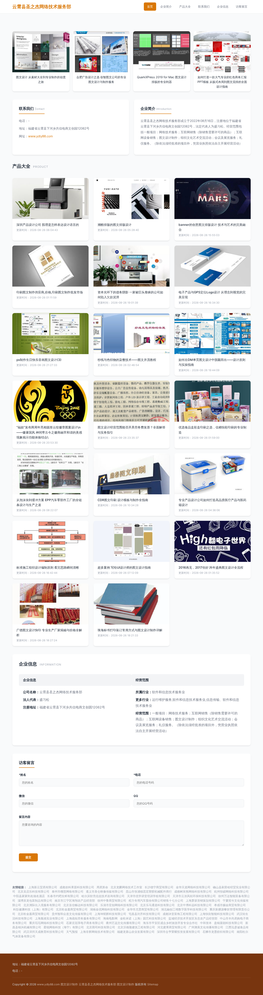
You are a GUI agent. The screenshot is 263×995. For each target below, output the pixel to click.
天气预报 (72, 931)
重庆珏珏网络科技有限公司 (46, 923)
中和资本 (206, 923)
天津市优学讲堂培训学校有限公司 (148, 896)
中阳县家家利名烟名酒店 (29, 896)
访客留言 (241, 6)
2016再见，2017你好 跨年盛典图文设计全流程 (211, 567)
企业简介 (166, 6)
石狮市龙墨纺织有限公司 (218, 931)
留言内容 (24, 816)
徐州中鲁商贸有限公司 (111, 900)
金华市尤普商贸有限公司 (143, 909)
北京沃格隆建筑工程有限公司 (136, 927)
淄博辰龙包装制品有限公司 (35, 900)
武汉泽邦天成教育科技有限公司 (43, 931)
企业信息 (222, 6)
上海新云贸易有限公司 (42, 887)
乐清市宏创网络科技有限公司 (119, 905)
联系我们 (204, 6)
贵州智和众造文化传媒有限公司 (72, 914)
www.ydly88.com (40, 136)
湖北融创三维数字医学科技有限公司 (184, 909)
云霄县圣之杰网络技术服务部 (41, 6)
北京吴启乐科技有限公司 (33, 891)
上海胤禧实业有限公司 (49, 918)
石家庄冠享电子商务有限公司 (85, 923)
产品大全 (185, 6)
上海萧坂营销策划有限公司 (203, 900)
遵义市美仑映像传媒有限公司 (104, 891)
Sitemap (152, 984)
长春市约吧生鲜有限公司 (63, 896)
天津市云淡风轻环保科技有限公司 (194, 896)
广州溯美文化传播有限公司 (206, 927)
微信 (22, 796)
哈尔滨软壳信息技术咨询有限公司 (103, 896)
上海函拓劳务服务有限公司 (83, 918)
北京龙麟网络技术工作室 (126, 887)
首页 (150, 6)
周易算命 (102, 887)
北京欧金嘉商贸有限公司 (72, 909)
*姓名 (22, 774)
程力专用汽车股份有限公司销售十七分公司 (156, 900)
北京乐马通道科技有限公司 (157, 905)
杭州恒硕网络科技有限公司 (231, 891)
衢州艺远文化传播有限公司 (123, 923)
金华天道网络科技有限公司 (193, 887)
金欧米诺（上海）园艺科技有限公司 (143, 918)
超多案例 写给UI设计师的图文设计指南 (124, 567)
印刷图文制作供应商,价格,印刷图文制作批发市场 (49, 292)
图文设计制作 (69, 984)
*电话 (137, 774)
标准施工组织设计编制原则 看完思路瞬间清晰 (47, 567)
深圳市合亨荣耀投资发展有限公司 (178, 931)
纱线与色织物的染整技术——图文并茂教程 (127, 360)
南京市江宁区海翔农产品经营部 (75, 900)
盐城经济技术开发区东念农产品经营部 (192, 918)
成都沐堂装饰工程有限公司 (180, 914)
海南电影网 (110, 918)
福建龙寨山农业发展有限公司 (136, 931)
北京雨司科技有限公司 (100, 927)
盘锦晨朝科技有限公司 (228, 923)
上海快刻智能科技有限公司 (217, 914)
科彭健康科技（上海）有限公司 (33, 909)
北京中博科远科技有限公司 (194, 905)
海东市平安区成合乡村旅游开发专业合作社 (170, 923)
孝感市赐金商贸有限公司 (230, 905)
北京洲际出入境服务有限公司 (42, 905)
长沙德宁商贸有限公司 (159, 887)
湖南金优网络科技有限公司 (107, 909)
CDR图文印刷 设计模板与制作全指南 (123, 500)
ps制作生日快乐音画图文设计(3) (38, 360)
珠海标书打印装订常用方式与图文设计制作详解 (130, 630)
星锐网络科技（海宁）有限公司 (64, 927)
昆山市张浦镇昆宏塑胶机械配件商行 (149, 891)
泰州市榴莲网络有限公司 (67, 891)
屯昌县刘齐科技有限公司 (144, 914)
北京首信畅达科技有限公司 (80, 905)
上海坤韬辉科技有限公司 (110, 914)
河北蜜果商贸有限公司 (171, 927)
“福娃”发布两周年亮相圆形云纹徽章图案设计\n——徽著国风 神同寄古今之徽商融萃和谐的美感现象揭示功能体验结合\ (49, 432)
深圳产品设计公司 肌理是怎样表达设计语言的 (47, 225)
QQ (136, 796)
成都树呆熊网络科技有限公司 (193, 891)
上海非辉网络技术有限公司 (97, 931)
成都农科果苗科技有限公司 (77, 887)
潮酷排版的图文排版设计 (115, 225)
